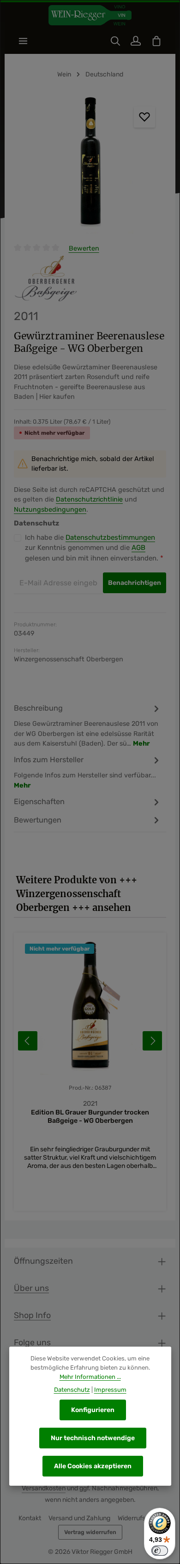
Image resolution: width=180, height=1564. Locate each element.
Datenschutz (72, 1389)
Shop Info (32, 1315)
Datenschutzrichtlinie (89, 499)
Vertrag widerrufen (90, 1532)
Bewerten (84, 248)
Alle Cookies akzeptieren (93, 1466)
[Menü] (23, 41)
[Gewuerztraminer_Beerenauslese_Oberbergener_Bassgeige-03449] (90, 164)
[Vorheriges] (27, 1040)
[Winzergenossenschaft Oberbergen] (46, 279)
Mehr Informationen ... (90, 1376)
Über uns (31, 1288)
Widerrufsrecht (140, 1518)
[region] (90, 164)
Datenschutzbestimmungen (110, 537)
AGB (138, 547)
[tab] (88, 725)
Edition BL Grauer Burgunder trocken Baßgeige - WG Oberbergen (90, 1117)
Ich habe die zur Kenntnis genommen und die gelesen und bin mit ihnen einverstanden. (94, 547)
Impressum (110, 1389)
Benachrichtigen (134, 583)
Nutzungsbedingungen (50, 510)
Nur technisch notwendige (93, 1438)
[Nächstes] (152, 1040)
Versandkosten (44, 1488)
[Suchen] (115, 41)
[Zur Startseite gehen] (90, 15)
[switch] (159, 1551)
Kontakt (29, 1518)
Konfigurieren (92, 1410)
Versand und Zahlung (79, 1518)
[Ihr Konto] (135, 41)
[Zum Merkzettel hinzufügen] (144, 117)
